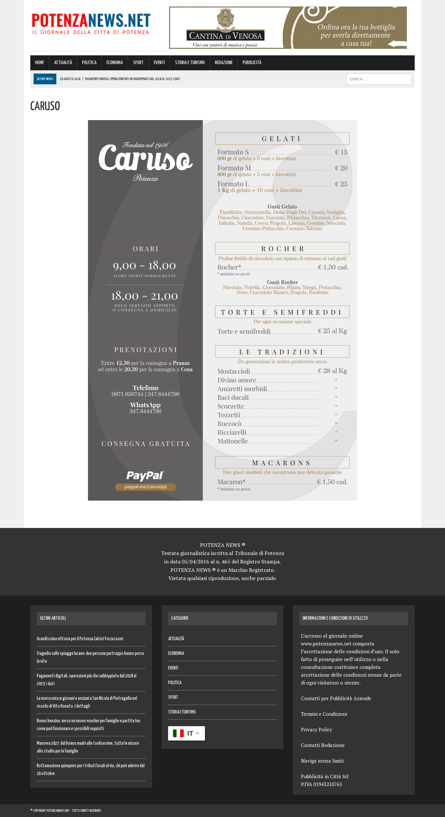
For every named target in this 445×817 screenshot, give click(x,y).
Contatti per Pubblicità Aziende (336, 698)
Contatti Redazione (323, 745)
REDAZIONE (224, 62)
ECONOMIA (115, 62)
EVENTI (159, 62)
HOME (39, 62)
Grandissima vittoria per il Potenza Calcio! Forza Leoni (80, 639)
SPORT (138, 62)
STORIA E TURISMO (190, 62)
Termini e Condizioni (324, 714)
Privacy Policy (316, 729)
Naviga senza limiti (322, 760)
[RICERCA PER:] (378, 78)
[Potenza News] (91, 23)
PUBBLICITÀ (252, 62)
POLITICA (89, 62)
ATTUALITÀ (63, 62)
